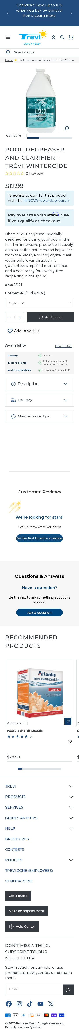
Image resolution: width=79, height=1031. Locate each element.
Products (15, 797)
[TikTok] (29, 1003)
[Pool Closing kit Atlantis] (39, 693)
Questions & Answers (39, 576)
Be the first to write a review (39, 538)
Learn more (45, 16)
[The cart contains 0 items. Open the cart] (71, 37)
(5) (31, 736)
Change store (63, 346)
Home (9, 60)
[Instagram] (19, 1003)
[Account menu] (53, 37)
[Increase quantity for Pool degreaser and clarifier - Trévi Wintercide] (20, 317)
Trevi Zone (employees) (29, 871)
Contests (14, 849)
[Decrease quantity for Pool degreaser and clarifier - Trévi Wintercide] (9, 317)
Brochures (17, 839)
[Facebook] (8, 1003)
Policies (13, 860)
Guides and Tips (21, 818)
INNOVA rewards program (46, 200)
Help (10, 828)
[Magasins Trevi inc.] (33, 37)
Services (14, 807)
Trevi (10, 786)
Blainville (60, 364)
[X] (50, 1003)
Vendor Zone (19, 881)
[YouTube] (40, 1003)
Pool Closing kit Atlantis (25, 730)
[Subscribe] (68, 989)
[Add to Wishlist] (70, 741)
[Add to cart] (67, 721)
